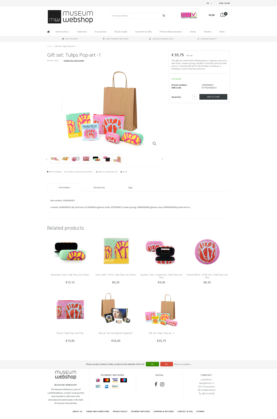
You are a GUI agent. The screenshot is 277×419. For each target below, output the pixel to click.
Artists (193, 31)
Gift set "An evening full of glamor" (115, 333)
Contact (206, 375)
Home (49, 46)
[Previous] (46, 159)
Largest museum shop (163, 39)
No (166, 364)
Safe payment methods (117, 39)
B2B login (224, 3)
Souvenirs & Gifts (143, 31)
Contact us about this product (79, 171)
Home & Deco (62, 31)
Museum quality (209, 39)
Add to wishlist (55, 171)
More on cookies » (182, 364)
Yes (152, 364)
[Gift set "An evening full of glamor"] (115, 309)
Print (125, 171)
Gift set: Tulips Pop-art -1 (65, 46)
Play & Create (120, 31)
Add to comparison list (107, 171)
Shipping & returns (164, 411)
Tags (130, 187)
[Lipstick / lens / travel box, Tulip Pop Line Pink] (161, 251)
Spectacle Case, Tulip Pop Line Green (70, 274)
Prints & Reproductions (171, 31)
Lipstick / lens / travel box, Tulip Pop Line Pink (161, 276)
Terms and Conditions (97, 411)
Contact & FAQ (185, 411)
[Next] (162, 159)
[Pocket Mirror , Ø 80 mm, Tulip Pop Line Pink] (207, 251)
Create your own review (74, 60)
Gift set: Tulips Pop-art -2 (161, 333)
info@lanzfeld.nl (208, 390)
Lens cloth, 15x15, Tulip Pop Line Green (116, 274)
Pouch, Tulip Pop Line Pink (70, 333)
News (222, 31)
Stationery (82, 31)
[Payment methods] (98, 380)
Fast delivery (71, 39)
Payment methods (140, 411)
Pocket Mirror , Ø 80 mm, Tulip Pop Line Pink (207, 276)
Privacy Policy (120, 411)
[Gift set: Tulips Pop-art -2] (161, 309)
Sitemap (200, 411)
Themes (207, 31)
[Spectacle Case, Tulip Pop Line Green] (70, 251)
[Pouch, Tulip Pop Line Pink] (70, 309)
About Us (77, 411)
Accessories (100, 31)
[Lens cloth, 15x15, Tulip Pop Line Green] (115, 251)
